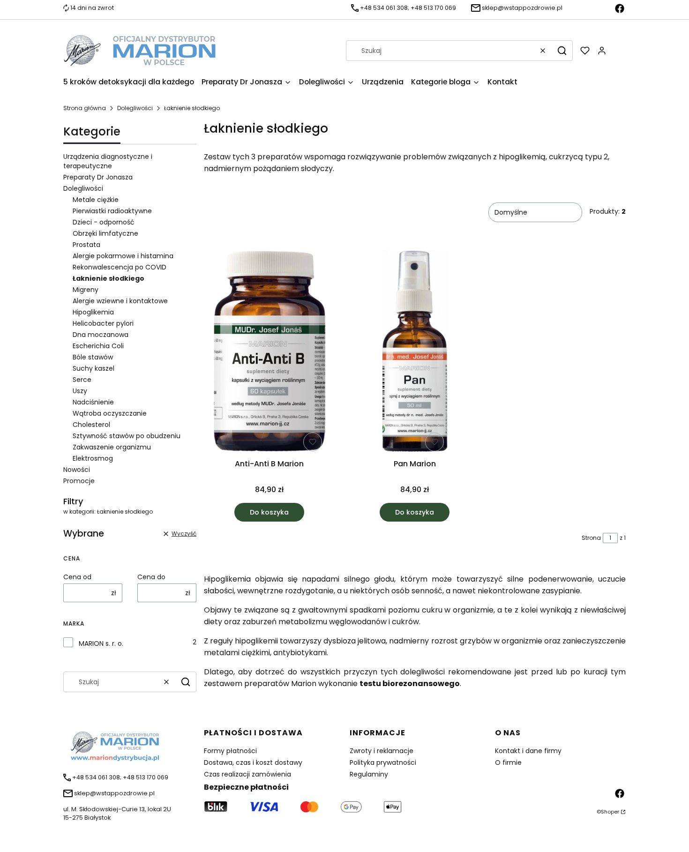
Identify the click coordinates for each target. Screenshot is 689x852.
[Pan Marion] (414, 352)
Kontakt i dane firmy (528, 750)
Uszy (80, 391)
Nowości (76, 469)
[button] (562, 51)
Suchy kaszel (93, 368)
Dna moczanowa (100, 334)
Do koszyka (269, 512)
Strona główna (84, 108)
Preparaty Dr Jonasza (98, 177)
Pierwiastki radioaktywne (112, 211)
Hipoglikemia (93, 312)
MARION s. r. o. (101, 643)
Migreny (85, 289)
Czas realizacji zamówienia (247, 774)
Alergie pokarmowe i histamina (123, 256)
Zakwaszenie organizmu (112, 447)
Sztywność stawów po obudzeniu (126, 436)
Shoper (610, 811)
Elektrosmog (93, 458)
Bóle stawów (93, 357)
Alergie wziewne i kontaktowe (120, 301)
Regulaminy (369, 774)
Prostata (86, 244)
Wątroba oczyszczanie (110, 413)
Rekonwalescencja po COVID (119, 267)
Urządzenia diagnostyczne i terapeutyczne (107, 161)
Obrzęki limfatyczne (105, 233)
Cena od (77, 577)
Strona (591, 538)
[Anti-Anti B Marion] (269, 352)
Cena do (151, 577)
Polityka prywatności (383, 762)
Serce (82, 379)
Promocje (79, 481)
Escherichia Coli (98, 346)
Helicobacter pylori (103, 323)
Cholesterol (91, 424)
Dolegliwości (135, 108)
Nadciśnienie (93, 402)
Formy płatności (230, 750)
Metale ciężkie (96, 199)
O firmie (508, 762)
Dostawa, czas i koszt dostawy (253, 762)
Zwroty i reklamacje (381, 750)
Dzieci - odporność (104, 222)
